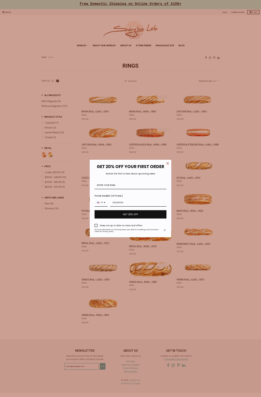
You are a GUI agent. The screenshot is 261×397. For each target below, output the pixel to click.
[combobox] (101, 203)
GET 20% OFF (130, 214)
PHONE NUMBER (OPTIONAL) (109, 195)
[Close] (167, 163)
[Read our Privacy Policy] (164, 230)
